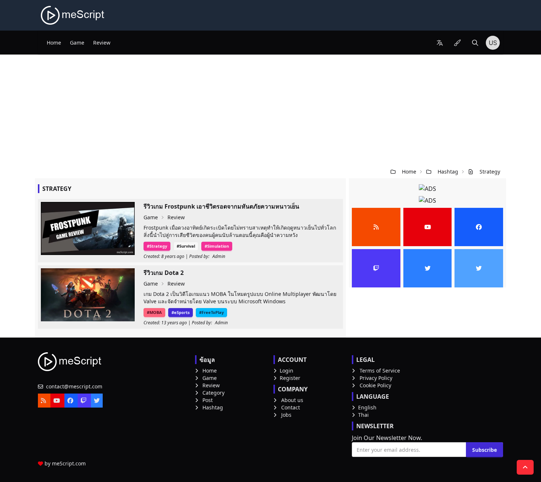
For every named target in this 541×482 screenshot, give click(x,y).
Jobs (286, 414)
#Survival (186, 246)
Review (101, 42)
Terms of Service (380, 370)
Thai (363, 414)
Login (286, 370)
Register (290, 377)
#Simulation (217, 246)
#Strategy (157, 246)
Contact (290, 407)
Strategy (490, 171)
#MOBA (154, 312)
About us (292, 400)
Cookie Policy (375, 385)
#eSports (181, 312)
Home (54, 42)
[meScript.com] (73, 15)
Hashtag (448, 171)
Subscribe (484, 449)
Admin (218, 256)
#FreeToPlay (211, 312)
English (367, 407)
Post (207, 400)
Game (77, 42)
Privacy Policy (376, 377)
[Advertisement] (270, 109)
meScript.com (69, 463)
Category (213, 392)
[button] (439, 42)
